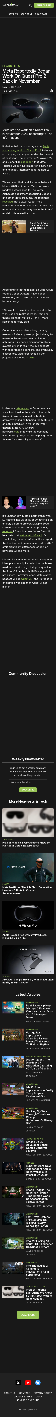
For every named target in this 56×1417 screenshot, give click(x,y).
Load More (28, 1314)
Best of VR (26, 14)
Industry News (34, 1139)
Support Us (44, 5)
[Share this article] (51, 90)
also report (26, 161)
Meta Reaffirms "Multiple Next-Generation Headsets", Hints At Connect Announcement (27, 890)
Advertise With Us (28, 1400)
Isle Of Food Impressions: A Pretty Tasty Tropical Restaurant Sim (39, 1092)
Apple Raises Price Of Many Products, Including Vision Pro (24, 936)
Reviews (13, 14)
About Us (10, 1393)
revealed (7, 201)
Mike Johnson (33, 1021)
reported (7, 531)
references (22, 408)
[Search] (30, 5)
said (16, 431)
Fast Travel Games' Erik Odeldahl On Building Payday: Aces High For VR (38, 1221)
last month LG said (31, 535)
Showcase (41, 14)
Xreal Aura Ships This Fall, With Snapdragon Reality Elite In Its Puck (28, 981)
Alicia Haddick (34, 1072)
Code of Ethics (23, 1396)
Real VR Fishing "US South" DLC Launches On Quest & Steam (39, 1244)
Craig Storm (33, 1179)
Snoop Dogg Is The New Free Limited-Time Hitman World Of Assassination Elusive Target (38, 1195)
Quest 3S (26, 578)
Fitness (30, 1163)
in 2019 (30, 357)
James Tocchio (34, 1127)
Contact (24, 1393)
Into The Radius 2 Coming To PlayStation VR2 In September (37, 1270)
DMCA (39, 1396)
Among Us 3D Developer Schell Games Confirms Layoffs (36, 1146)
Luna (29, 1302)
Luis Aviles (32, 1100)
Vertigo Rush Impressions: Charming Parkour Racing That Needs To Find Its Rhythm (38, 1038)
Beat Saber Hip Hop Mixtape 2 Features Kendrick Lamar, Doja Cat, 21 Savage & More (39, 1011)
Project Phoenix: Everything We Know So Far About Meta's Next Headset (26, 844)
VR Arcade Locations (38, 1056)
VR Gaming (32, 1002)
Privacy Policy (43, 1393)
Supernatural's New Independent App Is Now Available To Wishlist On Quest (38, 1170)
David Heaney (12, 87)
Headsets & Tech (15, 66)
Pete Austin (32, 1048)
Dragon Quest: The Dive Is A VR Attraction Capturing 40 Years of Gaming (39, 1064)
